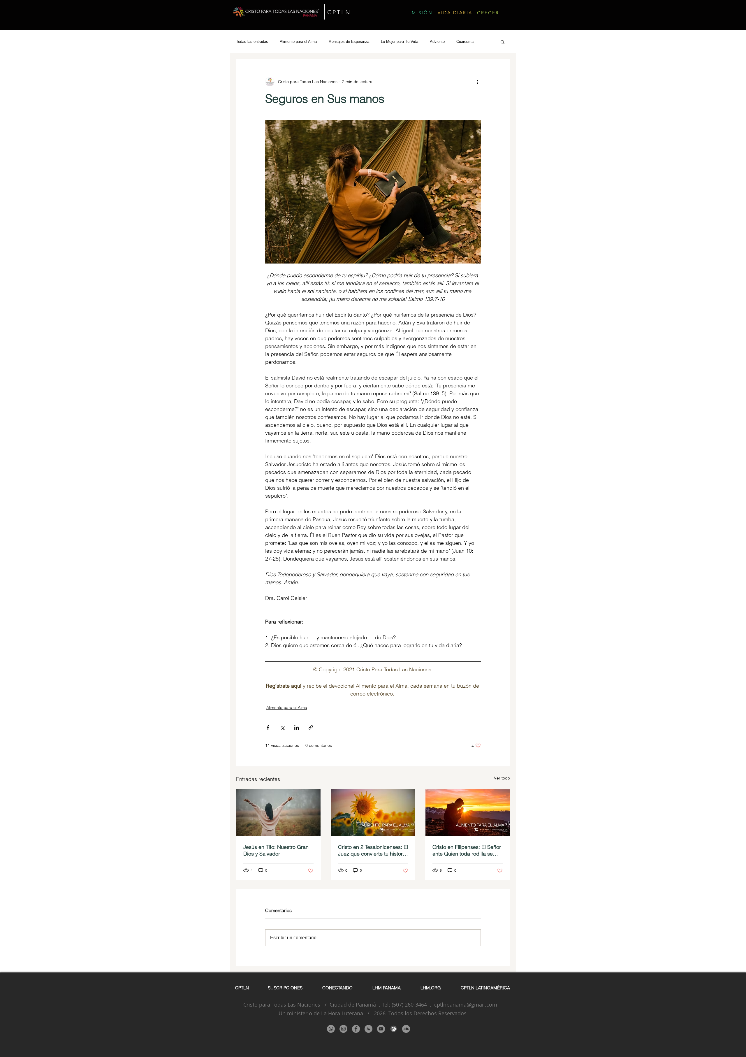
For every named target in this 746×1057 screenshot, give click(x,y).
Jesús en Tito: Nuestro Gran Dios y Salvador (276, 850)
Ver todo (502, 778)
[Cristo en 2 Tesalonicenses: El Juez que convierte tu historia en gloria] (373, 812)
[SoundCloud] (406, 1029)
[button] (502, 41)
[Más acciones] (477, 81)
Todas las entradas (252, 41)
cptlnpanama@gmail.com (465, 1004)
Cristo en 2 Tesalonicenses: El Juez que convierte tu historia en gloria (373, 850)
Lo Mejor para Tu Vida (399, 41)
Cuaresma (465, 41)
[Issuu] (393, 1029)
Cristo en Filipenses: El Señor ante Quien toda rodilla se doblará (466, 850)
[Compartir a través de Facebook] (268, 727)
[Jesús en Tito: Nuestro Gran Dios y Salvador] (278, 812)
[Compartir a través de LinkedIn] (296, 727)
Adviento (437, 41)
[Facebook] (356, 1029)
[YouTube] (381, 1029)
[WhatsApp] (331, 1029)
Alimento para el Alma (298, 41)
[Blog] (368, 1029)
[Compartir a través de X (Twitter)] (282, 727)
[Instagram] (343, 1029)
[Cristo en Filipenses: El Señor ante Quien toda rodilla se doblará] (467, 812)
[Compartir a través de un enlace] (311, 727)
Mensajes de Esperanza (348, 41)
